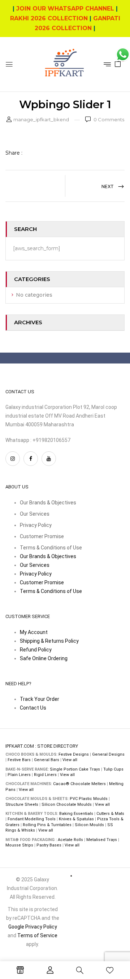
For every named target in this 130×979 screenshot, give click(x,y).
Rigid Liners (45, 774)
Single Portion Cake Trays (75, 769)
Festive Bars (19, 759)
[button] (117, 63)
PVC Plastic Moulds (89, 798)
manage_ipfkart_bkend (41, 119)
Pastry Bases (48, 845)
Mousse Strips (19, 845)
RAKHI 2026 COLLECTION (49, 18)
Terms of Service (37, 935)
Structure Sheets (21, 804)
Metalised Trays (101, 839)
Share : (13, 153)
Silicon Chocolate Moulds (67, 804)
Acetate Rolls (70, 839)
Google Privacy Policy (32, 927)
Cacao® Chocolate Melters (79, 783)
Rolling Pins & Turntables (47, 824)
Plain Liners (19, 774)
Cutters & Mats (110, 813)
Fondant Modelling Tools (32, 819)
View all (69, 759)
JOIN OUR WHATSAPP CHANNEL (65, 8)
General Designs (108, 754)
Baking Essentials (76, 813)
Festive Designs (73, 754)
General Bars (46, 759)
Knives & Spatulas (76, 819)
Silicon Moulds (89, 824)
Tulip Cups (113, 769)
